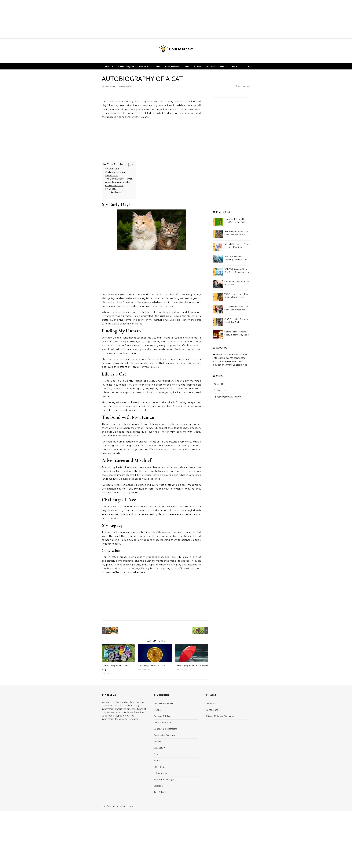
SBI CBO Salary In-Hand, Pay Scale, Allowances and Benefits (237, 271)
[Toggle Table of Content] (129, 164)
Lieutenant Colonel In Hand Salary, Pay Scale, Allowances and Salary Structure (235, 221)
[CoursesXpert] (176, 50)
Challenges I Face (114, 185)
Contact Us (220, 390)
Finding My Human (115, 172)
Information (160, 773)
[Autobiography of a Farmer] (202, 630)
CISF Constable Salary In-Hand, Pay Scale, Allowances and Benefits (236, 321)
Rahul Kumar (110, 86)
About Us (219, 384)
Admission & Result (216, 66)
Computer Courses (164, 735)
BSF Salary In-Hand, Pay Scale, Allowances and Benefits (236, 233)
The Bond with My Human (119, 179)
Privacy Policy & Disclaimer (228, 396)
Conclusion (116, 192)
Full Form (159, 767)
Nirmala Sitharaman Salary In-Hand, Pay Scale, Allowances (236, 246)
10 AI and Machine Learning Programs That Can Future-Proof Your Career (236, 258)
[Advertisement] (82, 19)
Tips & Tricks (160, 792)
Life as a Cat (111, 175)
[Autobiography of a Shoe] (108, 630)
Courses (106, 66)
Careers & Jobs (126, 66)
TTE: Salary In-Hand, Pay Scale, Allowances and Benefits (236, 308)
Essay (157, 754)
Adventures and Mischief (118, 182)
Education (159, 748)
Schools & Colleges (149, 66)
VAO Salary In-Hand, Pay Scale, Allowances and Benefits (236, 296)
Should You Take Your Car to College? (236, 283)
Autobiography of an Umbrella (191, 665)
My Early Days (112, 169)
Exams (197, 66)
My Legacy (110, 189)
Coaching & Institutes (177, 66)
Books (235, 66)
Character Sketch (163, 722)
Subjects (158, 786)
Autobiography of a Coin (151, 665)
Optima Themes (126, 806)
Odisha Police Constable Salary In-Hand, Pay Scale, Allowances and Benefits (236, 334)
